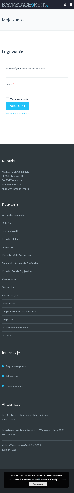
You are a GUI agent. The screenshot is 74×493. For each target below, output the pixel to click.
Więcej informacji (49, 479)
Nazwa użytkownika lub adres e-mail (26, 68)
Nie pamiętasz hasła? (17, 113)
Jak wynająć (12, 376)
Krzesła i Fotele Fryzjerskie (17, 271)
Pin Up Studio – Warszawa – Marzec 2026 (25, 414)
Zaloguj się (17, 105)
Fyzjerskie (7, 247)
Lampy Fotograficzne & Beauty (19, 311)
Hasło (10, 83)
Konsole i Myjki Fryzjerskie (16, 255)
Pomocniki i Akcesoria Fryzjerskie (20, 263)
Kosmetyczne (9, 279)
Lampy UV (7, 319)
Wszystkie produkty (13, 215)
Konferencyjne (10, 295)
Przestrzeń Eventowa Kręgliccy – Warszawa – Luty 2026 (33, 430)
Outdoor (7, 335)
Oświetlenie (8, 303)
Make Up (7, 223)
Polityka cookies (14, 385)
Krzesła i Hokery (11, 239)
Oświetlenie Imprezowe (15, 327)
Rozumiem (38, 484)
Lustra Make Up (10, 231)
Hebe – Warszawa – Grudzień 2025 (21, 445)
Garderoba (8, 287)
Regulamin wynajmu (16, 366)
